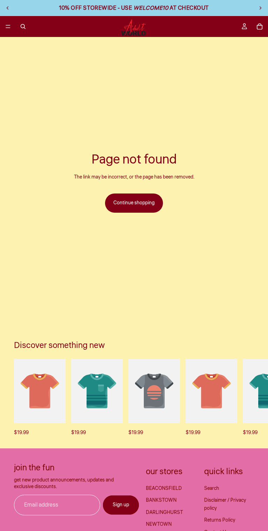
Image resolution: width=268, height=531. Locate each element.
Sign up (121, 504)
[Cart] (259, 26)
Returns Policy (219, 520)
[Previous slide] (7, 8)
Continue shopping (134, 202)
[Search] (23, 26)
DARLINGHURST (164, 512)
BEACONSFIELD (164, 488)
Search (211, 488)
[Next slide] (260, 8)
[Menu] (8, 26)
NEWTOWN (159, 524)
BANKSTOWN (161, 500)
